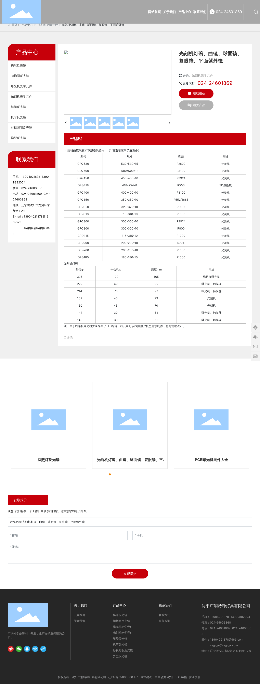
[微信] (19, 649)
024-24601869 (229, 12)
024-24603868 (31, 188)
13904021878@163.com (226, 639)
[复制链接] (43, 649)
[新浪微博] (11, 649)
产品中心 (27, 25)
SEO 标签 (181, 677)
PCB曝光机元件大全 (211, 460)
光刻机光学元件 (48, 25)
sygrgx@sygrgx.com (224, 645)
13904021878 (30, 176)
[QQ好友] (27, 649)
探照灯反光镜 (49, 460)
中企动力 (160, 677)
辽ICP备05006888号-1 (123, 677)
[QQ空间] (35, 649)
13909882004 (240, 616)
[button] (103, 474)
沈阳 (170, 677)
